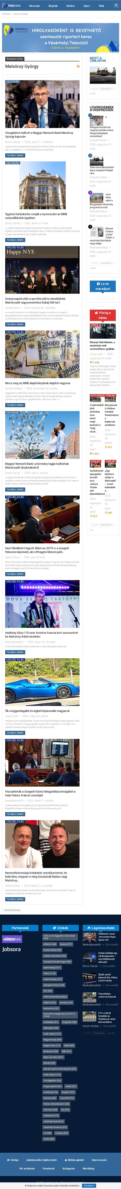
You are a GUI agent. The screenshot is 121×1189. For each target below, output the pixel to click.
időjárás (50, 1003)
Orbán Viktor (52, 1075)
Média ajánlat (76, 1160)
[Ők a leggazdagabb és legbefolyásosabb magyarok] (42, 682)
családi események (55, 956)
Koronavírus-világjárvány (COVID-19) (59, 1015)
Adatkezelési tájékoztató (41, 1160)
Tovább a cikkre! (15, 155)
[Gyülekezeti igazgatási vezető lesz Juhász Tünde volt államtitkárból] (95, 464)
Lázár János (52, 1034)
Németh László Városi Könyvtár (60, 1069)
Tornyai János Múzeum (56, 1104)
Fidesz (50, 973)
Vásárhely (51, 1116)
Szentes (50, 1098)
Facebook (49, 1168)
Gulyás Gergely (53, 979)
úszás (49, 1139)
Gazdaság (12, 81)
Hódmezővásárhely (55, 997)
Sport (87, 5)
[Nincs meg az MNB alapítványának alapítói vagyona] (42, 354)
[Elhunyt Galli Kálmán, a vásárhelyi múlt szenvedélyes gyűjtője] (103, 331)
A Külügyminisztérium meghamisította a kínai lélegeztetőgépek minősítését (101, 126)
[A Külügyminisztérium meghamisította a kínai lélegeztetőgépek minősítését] (96, 121)
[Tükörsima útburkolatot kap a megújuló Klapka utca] (102, 75)
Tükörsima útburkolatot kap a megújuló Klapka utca (102, 170)
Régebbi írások (12, 910)
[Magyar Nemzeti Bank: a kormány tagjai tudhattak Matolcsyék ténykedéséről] (42, 435)
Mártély (49, 1063)
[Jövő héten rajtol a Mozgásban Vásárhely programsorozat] (96, 198)
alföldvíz (50, 944)
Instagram (69, 1168)
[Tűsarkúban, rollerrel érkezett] (89, 997)
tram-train (50, 1110)
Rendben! (89, 1185)
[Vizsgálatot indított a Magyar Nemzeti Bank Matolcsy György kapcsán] (42, 104)
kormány (66, 1003)
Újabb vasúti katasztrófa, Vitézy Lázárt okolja (107, 977)
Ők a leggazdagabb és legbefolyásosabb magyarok (37, 711)
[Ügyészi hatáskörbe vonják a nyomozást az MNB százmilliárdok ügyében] (42, 185)
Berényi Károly (52, 950)
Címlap (110, 395)
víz (47, 1133)
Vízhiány (61, 1133)
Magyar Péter (52, 1045)
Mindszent (51, 1051)
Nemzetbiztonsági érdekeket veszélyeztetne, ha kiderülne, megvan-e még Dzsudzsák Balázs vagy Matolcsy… (36, 876)
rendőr (71, 1086)
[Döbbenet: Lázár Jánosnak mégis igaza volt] (89, 937)
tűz (65, 1110)
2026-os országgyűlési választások (59, 937)
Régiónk (53, 5)
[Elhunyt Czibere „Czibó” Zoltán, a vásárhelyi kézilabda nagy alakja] (96, 232)
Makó (69, 1045)
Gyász (94, 325)
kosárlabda (51, 1022)
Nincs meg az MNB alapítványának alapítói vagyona (37, 383)
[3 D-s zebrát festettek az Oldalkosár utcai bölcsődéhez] (89, 1017)
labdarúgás (51, 1028)
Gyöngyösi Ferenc (54, 985)
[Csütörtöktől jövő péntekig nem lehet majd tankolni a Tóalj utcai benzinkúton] (95, 398)
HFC (48, 991)
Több (101, 5)
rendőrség (51, 1092)
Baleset (66, 944)
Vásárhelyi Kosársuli (55, 1127)
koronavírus (51, 1008)
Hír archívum (27, 1168)
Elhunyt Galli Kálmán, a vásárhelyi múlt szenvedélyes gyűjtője (102, 345)
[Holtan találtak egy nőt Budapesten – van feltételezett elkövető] (89, 957)
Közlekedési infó (102, 395)
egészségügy (52, 967)
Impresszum (99, 1160)
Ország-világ (15, 247)
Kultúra (70, 5)
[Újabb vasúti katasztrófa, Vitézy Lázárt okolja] (89, 978)
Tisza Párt (67, 1098)
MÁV (66, 1051)
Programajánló (52, 1086)
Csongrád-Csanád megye (57, 962)
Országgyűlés (52, 1080)
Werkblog (88, 1168)
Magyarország (52, 1040)
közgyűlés (69, 1022)
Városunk (34, 5)
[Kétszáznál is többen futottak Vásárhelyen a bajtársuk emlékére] (110, 398)
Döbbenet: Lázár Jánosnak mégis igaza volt (107, 937)
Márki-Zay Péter (53, 1057)
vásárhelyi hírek (53, 1121)
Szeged (68, 1092)
